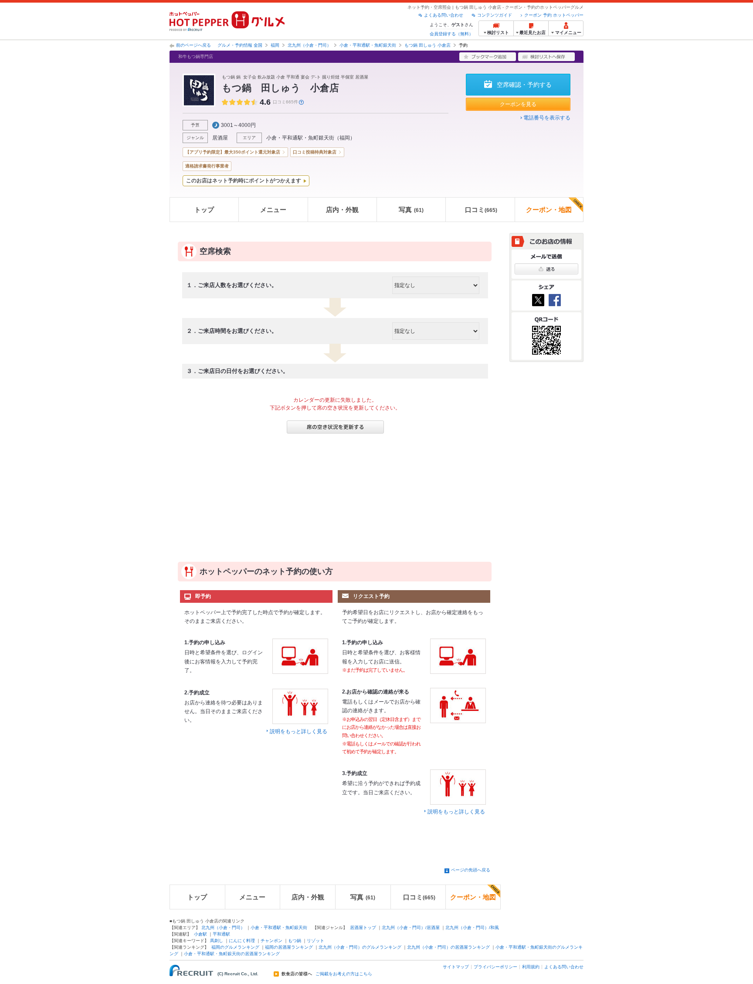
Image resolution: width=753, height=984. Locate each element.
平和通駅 (221, 934)
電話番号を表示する (546, 118)
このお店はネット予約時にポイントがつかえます (243, 181)
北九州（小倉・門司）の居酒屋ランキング (448, 947)
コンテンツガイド (494, 15)
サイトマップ (456, 966)
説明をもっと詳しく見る (298, 731)
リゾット (315, 940)
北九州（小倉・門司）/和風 (472, 927)
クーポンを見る (518, 104)
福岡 (275, 45)
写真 (411, 209)
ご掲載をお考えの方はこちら (343, 974)
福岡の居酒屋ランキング (289, 947)
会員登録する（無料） (451, 33)
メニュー (273, 209)
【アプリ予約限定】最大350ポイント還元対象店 (232, 152)
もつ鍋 (294, 940)
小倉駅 (200, 934)
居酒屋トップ (363, 927)
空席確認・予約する (524, 84)
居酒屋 (220, 138)
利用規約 (530, 966)
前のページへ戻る (193, 45)
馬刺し (216, 940)
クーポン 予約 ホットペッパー (553, 15)
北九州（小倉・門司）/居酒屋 (411, 927)
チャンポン (271, 940)
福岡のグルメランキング (235, 947)
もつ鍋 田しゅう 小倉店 (427, 45)
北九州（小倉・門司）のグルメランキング (360, 947)
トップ (204, 209)
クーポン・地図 (549, 209)
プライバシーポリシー (495, 966)
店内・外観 (342, 209)
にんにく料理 (242, 940)
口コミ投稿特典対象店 (314, 152)
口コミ (481, 209)
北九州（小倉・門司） (309, 45)
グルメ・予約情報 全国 (239, 45)
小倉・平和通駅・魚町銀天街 (367, 45)
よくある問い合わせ (443, 15)
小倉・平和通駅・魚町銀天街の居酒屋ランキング (232, 953)
